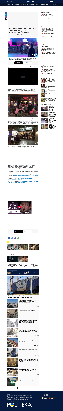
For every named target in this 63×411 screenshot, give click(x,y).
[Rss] (50, 1)
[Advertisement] (23, 20)
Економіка (17, 4)
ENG (51, 4)
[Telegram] (52, 1)
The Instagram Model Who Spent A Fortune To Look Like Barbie (50, 90)
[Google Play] (52, 398)
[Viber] (6, 17)
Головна (8, 4)
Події (47, 4)
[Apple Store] (44, 398)
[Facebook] (6, 13)
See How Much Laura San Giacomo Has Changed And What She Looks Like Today (50, 80)
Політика (22, 4)
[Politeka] (31, 1)
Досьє (13, 4)
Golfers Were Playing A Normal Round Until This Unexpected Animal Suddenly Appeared (50, 99)
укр (8, 1)
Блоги (26, 4)
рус (11, 1)
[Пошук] (56, 1)
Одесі (10, 58)
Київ (37, 4)
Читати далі (23, 388)
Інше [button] (54, 4)
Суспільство (42, 4)
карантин (15, 234)
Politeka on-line (32, 4)
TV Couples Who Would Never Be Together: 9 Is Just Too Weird (50, 94)
